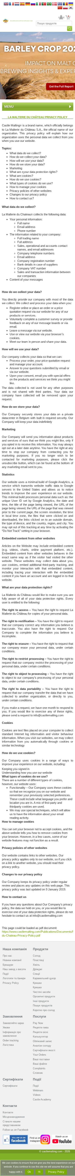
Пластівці (38, 960)
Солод (36, 955)
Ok (29, 1171)
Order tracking (10, 1040)
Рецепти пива (40, 1027)
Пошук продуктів (42, 1005)
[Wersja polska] (65, 8)
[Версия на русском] (33, 4)
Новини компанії (12, 960)
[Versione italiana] (38, 4)
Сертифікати (13, 1079)
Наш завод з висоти (14, 969)
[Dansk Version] (54, 4)
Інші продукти (41, 1001)
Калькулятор (40, 1036)
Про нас (7, 955)
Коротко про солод (44, 1010)
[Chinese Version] (60, 8)
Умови (6, 1027)
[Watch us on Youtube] (62, 1136)
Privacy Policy (11, 982)
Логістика (8, 1044)
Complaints (39, 1068)
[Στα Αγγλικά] (60, 4)
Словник (38, 1072)
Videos (37, 1094)
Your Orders (39, 1054)
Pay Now (38, 1023)
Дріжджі (37, 969)
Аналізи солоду (42, 1045)
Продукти (40, 949)
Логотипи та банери (14, 978)
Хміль (36, 964)
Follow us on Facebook (15, 1129)
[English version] (6, 4)
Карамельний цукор (44, 978)
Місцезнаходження (14, 1116)
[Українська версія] (70, 4)
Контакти (10, 1106)
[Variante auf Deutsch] (27, 4)
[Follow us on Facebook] (15, 1136)
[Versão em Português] (44, 4)
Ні (39, 1171)
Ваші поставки (41, 1059)
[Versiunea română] (65, 4)
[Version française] (11, 4)
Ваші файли (40, 1063)
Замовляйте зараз (13, 1023)
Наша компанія (15, 949)
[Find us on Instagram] (40, 1136)
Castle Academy (42, 1099)
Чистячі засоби (41, 992)
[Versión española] (22, 4)
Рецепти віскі (40, 1032)
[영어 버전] (70, 8)
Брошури (8, 964)
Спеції (36, 973)
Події (6, 973)
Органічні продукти (44, 996)
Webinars (38, 1090)
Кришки (37, 982)
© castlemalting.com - (54, 1151)
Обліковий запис (42, 1041)
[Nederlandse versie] (17, 4)
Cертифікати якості (44, 1050)
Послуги (39, 1016)
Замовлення (12, 1016)
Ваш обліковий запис (61, 17)
